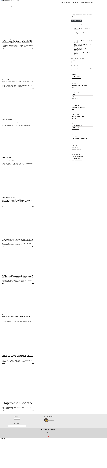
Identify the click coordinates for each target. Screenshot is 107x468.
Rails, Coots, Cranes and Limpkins (78, 116)
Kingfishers (74, 94)
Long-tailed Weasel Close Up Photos (8, 197)
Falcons (73, 81)
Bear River (14, 240)
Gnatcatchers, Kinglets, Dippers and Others (79, 85)
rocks (31, 200)
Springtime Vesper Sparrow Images (8, 314)
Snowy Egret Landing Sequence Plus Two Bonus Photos (11, 353)
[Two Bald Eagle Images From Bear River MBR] (18, 222)
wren (25, 201)
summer (11, 201)
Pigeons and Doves (75, 114)
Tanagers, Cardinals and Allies (77, 125)
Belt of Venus (16, 41)
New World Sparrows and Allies (77, 101)
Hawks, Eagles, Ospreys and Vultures (78, 89)
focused (30, 199)
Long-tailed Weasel (7, 200)
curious (28, 199)
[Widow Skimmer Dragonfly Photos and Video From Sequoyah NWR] (72, 54)
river (20, 277)
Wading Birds (74, 136)
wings (7, 357)
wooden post (15, 82)
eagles (24, 41)
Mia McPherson (5, 40)
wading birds (6, 122)
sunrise (23, 277)
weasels (20, 201)
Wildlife (20, 199)
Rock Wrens (15, 199)
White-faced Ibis (18, 122)
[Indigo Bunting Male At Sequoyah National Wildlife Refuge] (72, 38)
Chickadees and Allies (75, 76)
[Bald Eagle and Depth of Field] (18, 382)
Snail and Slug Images (76, 154)
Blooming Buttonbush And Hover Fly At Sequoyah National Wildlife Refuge (82, 49)
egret (19, 356)
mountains (14, 277)
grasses (31, 41)
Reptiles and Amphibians (76, 152)
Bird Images (74, 74)
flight (27, 356)
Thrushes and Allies (75, 129)
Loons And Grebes (75, 98)
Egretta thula (24, 356)
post (22, 42)
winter (12, 82)
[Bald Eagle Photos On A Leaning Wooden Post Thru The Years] (18, 260)
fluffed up (29, 356)
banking (18, 356)
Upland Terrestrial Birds (76, 132)
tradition (13, 160)
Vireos (73, 134)
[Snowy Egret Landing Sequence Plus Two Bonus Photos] (18, 339)
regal (26, 42)
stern (11, 160)
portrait (24, 200)
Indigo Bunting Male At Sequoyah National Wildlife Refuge (83, 36)
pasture (18, 42)
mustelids (16, 200)
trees (31, 42)
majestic (13, 42)
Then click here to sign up (76, 20)
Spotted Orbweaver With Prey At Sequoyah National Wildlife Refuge (82, 29)
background (11, 403)
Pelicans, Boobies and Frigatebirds (78, 112)
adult (10, 41)
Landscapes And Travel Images (77, 160)
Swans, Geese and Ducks (76, 123)
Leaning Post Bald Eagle (6, 157)
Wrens (73, 143)
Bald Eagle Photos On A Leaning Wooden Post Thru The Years (12, 274)
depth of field (28, 403)
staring (9, 201)
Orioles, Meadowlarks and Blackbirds (78, 107)
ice (5, 277)
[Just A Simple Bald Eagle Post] (18, 64)
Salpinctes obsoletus (5, 201)
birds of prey (19, 41)
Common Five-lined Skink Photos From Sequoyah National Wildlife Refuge (82, 45)
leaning (11, 42)
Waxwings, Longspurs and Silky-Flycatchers (79, 138)
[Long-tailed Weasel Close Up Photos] (18, 182)
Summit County (19, 316)
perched (20, 42)
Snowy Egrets (10, 356)
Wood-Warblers (74, 140)
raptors (24, 42)
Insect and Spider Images (76, 149)
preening (3, 122)
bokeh (26, 403)
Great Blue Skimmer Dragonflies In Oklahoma (81, 32)
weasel (18, 201)
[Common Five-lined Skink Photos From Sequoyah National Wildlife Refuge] (72, 46)
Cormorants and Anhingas (76, 78)
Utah (6, 41)
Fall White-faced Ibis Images (7, 119)
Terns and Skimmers (75, 127)
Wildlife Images (74, 145)
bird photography (18, 403)
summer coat (15, 201)
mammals (11, 200)
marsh (15, 42)
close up (25, 199)
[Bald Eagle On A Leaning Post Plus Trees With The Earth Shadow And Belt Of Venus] (18, 23)
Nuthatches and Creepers (76, 105)
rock (25, 200)
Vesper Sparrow (6, 318)
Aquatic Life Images (75, 147)
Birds (30, 40)
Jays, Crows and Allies (76, 92)
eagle (22, 41)
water (12, 122)
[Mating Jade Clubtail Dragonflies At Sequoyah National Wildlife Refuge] (72, 42)
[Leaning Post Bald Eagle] (18, 143)
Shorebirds (74, 118)
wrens (27, 201)
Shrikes (73, 120)
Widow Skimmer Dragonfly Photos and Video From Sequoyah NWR (82, 53)
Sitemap (47, 432)
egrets (21, 356)
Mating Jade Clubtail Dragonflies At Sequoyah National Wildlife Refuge (83, 41)
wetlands (10, 82)
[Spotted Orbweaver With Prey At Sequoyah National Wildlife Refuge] (72, 30)
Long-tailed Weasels (10, 199)
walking (10, 122)
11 (33, 206)
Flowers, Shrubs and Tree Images (77, 156)
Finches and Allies (75, 83)
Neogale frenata (20, 200)
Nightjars (73, 103)
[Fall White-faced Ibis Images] (18, 104)
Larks (73, 96)
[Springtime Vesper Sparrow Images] (18, 299)
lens (23, 404)
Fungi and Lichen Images (76, 158)
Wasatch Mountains (11, 318)
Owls (73, 109)
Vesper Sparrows (25, 316)
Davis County (21, 355)
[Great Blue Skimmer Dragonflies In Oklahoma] (72, 34)
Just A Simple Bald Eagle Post (7, 79)
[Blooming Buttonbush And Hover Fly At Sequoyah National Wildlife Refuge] (72, 50)
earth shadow (27, 41)
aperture (8, 403)
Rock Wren (28, 200)
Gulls (73, 87)
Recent (82, 24)
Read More (3, 48)
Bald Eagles (18, 40)
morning (12, 277)
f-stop (5, 404)
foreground (7, 404)
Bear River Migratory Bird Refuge (24, 40)
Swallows (73, 121)
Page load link (2, 438)
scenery (28, 42)
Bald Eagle (12, 41)
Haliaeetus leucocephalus (5, 42)
